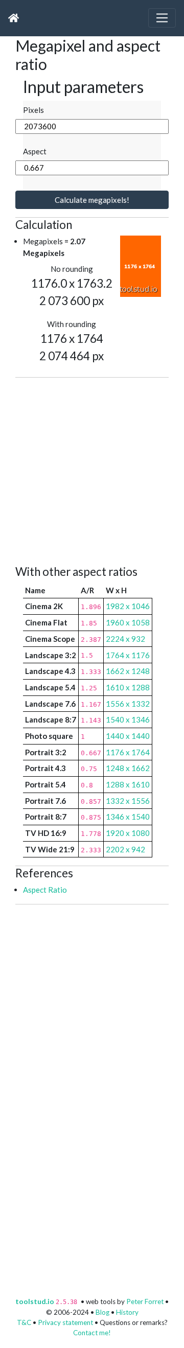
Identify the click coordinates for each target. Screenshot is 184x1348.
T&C (24, 1322)
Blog (102, 1312)
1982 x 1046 (128, 606)
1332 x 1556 (128, 800)
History (127, 1312)
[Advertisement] (92, 470)
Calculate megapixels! (92, 199)
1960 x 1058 (128, 622)
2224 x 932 (125, 638)
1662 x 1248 (128, 671)
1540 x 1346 (128, 719)
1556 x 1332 (128, 703)
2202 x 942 (125, 849)
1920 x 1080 (128, 833)
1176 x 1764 (128, 752)
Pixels (33, 109)
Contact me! (92, 1333)
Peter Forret (145, 1301)
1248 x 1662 (128, 768)
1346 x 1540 (128, 816)
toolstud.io (34, 1301)
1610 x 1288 (128, 687)
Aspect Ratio (45, 889)
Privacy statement (65, 1322)
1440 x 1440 (128, 735)
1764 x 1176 (128, 655)
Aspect (35, 151)
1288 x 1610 (128, 784)
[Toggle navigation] (162, 18)
